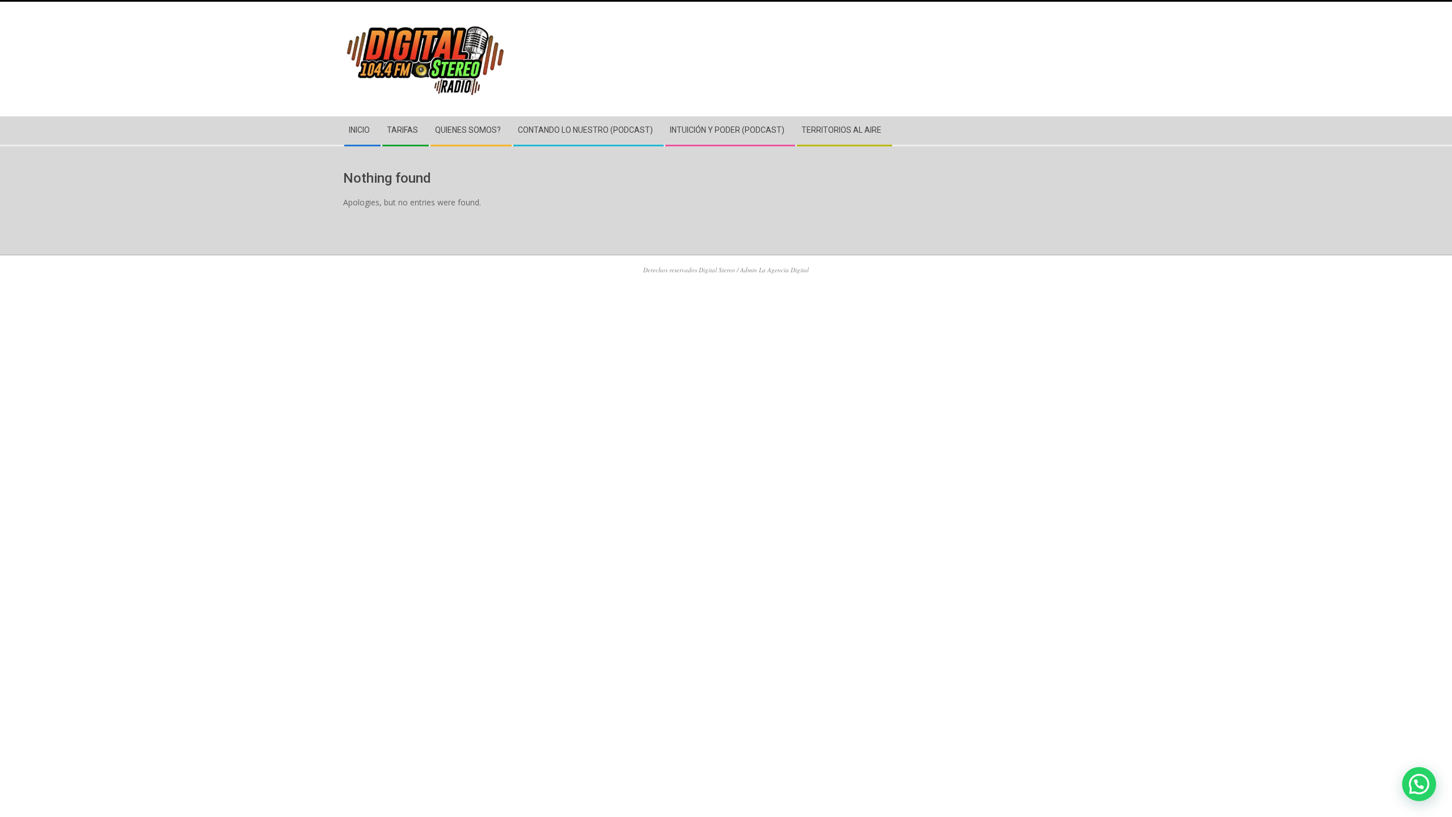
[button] (1419, 784)
